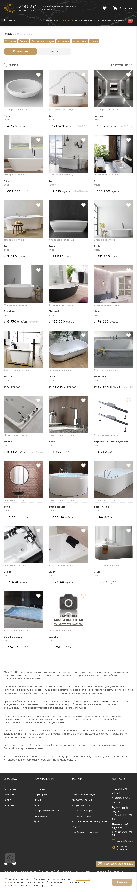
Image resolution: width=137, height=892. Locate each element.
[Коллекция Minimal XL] (113, 349)
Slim (6, 181)
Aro (51, 116)
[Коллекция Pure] (68, 219)
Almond (54, 311)
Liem (97, 311)
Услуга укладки (81, 805)
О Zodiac (10, 778)
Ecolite (8, 571)
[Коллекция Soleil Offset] (113, 479)
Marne (8, 441)
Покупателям (44, 778)
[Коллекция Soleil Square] (23, 609)
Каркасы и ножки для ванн (112, 441)
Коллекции (20, 51)
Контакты (119, 778)
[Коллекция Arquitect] (23, 284)
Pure (52, 246)
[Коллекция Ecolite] (23, 544)
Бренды (8, 799)
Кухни (37, 821)
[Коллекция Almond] (68, 284)
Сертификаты (42, 794)
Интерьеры (40, 815)
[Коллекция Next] (68, 414)
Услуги (77, 778)
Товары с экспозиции (46, 810)
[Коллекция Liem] (113, 284)
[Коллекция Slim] (23, 154)
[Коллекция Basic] (23, 88)
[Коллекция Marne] (23, 414)
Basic (7, 116)
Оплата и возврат (83, 810)
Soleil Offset (102, 506)
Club (97, 571)
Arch (97, 246)
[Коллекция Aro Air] (68, 349)
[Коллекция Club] (113, 544)
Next (52, 441)
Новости (9, 794)
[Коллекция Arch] (113, 219)
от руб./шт (16, 126)
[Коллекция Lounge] (113, 88)
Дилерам (9, 805)
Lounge (99, 116)
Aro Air (53, 376)
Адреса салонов (122, 848)
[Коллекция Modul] (23, 349)
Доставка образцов (83, 794)
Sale (36, 805)
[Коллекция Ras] (113, 154)
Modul (8, 376)
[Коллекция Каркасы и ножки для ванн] (113, 414)
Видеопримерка (82, 815)
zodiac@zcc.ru (125, 841)
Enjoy (52, 571)
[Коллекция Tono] (68, 154)
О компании (11, 789)
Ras (96, 181)
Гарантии (39, 789)
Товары (54, 51)
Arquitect (10, 311)
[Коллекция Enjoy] (68, 544)
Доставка (77, 789)
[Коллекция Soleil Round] (68, 479)
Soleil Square (13, 636)
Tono (52, 181)
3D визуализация (82, 799)
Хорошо (122, 881)
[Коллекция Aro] (68, 88)
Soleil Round (57, 506)
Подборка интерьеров (85, 831)
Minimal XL (101, 376)
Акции (37, 799)
